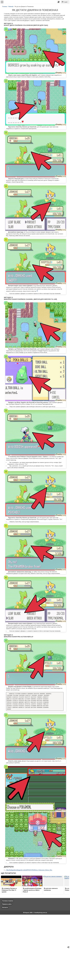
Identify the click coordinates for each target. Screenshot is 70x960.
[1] (37, 290)
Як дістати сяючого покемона (51, 889)
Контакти (5, 907)
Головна (4, 6)
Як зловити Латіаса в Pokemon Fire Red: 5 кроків (9, 890)
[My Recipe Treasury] (59, 2)
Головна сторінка (7, 900)
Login (65, 2)
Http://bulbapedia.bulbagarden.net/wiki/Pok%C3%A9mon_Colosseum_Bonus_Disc (29, 870)
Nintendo (10, 6)
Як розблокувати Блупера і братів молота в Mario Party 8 (32, 890)
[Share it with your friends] (68, 947)
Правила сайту (6, 904)
